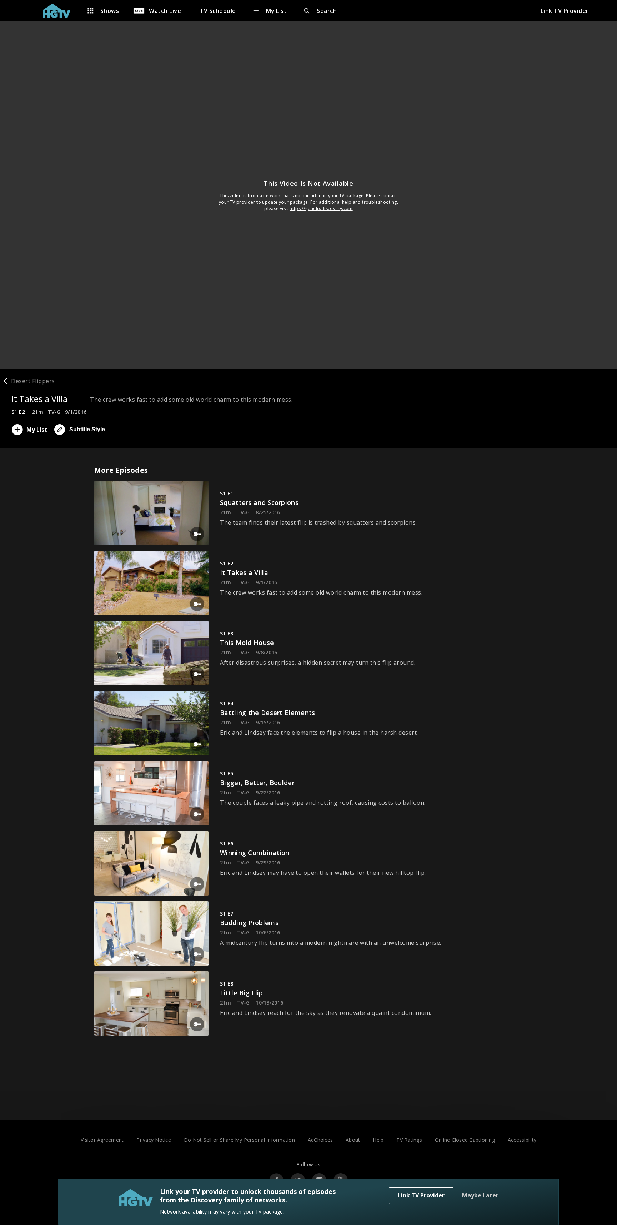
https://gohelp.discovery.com (321, 208)
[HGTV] (60, 11)
